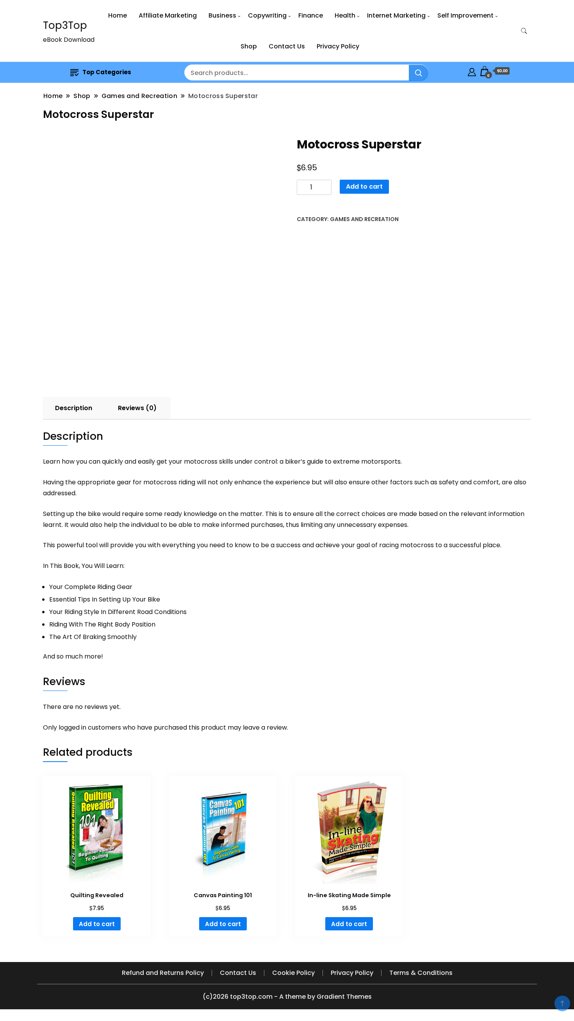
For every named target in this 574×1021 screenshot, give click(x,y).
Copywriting (267, 15)
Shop (249, 46)
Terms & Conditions (421, 972)
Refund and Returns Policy (163, 972)
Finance (310, 15)
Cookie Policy (293, 972)
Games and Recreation (364, 219)
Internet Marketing (396, 15)
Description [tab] (73, 407)
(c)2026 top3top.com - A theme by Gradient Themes (287, 996)
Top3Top (65, 25)
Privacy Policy (338, 46)
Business (222, 15)
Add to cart (364, 186)
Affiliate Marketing (168, 15)
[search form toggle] (524, 31)
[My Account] (472, 71)
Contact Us (287, 46)
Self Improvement (465, 15)
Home (117, 15)
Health (345, 15)
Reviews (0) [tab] (137, 407)
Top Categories (106, 72)
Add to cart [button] (97, 924)
